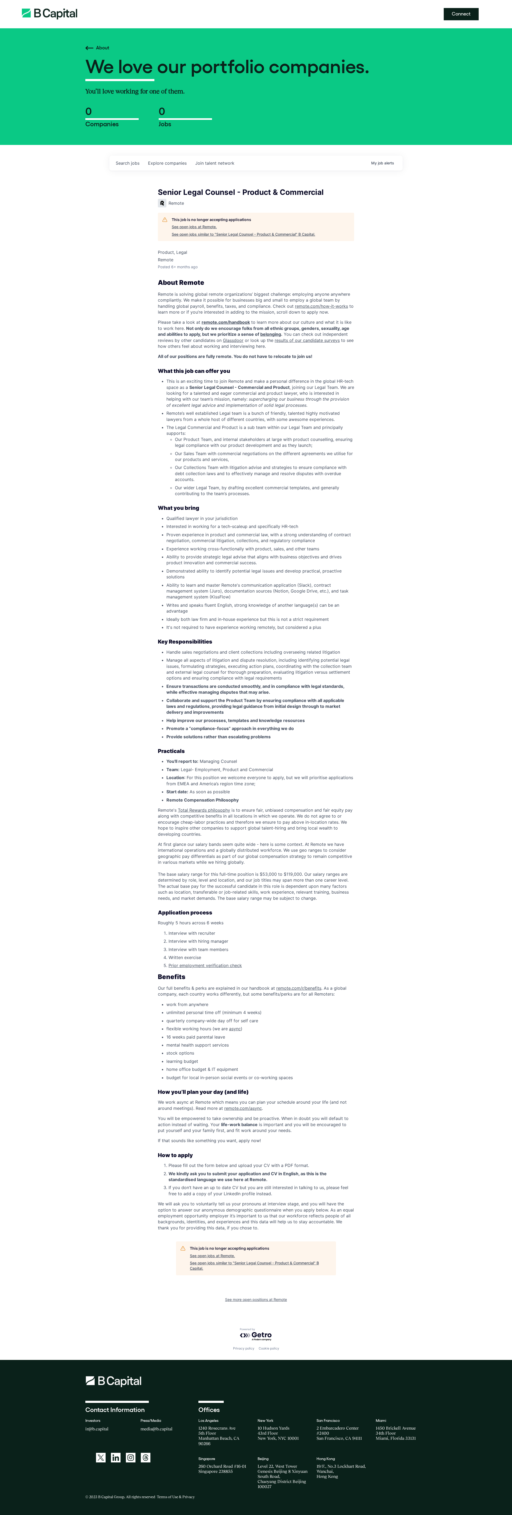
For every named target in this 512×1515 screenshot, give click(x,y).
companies (167, 163)
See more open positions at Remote (256, 1299)
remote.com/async (243, 1108)
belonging (270, 334)
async (235, 1028)
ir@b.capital (97, 1428)
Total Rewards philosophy (204, 810)
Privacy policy (243, 1348)
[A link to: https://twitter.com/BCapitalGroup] (101, 1457)
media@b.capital (157, 1428)
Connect (461, 14)
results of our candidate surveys (307, 340)
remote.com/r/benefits (298, 988)
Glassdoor (233, 340)
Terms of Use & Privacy (176, 1497)
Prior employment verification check (205, 965)
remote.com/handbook (226, 322)
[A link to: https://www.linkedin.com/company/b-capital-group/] (116, 1457)
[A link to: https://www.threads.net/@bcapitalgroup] (145, 1457)
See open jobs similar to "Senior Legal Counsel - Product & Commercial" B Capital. (243, 234)
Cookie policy (269, 1348)
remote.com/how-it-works (321, 306)
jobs (127, 163)
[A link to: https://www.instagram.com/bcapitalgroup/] (130, 1457)
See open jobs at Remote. (194, 226)
